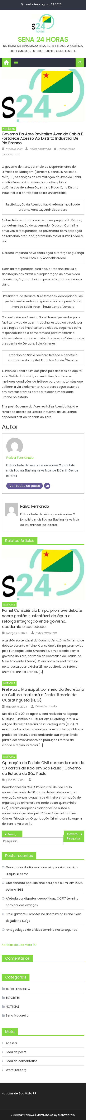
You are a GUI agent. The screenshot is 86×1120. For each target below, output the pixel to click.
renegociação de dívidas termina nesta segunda (41, 930)
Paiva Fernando (40, 149)
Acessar (11, 1043)
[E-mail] (47, 486)
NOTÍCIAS (9, 129)
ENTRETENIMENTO (18, 989)
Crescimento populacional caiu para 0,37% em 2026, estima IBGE (44, 886)
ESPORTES (13, 998)
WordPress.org (16, 1070)
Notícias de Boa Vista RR (19, 945)
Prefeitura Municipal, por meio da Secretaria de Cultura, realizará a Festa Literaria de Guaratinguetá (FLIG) (43, 695)
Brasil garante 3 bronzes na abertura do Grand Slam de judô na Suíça (43, 917)
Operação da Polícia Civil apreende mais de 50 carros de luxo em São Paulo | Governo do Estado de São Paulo (43, 768)
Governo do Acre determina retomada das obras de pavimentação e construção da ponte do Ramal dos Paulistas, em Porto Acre (75, 834)
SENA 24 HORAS (43, 39)
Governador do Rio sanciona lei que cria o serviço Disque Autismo (42, 870)
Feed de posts (16, 1052)
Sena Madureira (17, 1015)
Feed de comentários (21, 1061)
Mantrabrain (66, 1115)
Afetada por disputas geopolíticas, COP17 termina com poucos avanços (42, 901)
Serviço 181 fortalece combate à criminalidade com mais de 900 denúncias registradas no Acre (15, 834)
